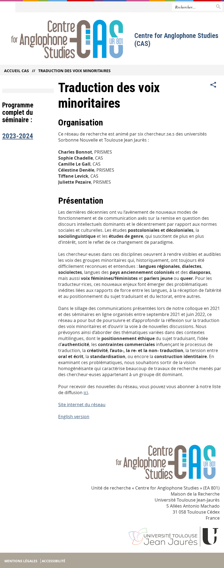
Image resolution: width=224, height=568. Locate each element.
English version (73, 417)
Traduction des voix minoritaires (74, 70)
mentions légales (20, 561)
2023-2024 (17, 136)
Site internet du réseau (81, 405)
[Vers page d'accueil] (67, 40)
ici (86, 393)
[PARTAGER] (213, 85)
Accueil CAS (16, 70)
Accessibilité (53, 561)
